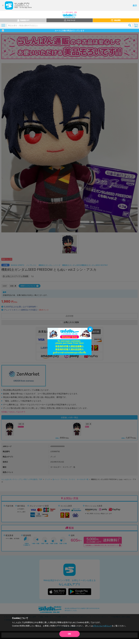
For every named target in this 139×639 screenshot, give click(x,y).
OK (69, 634)
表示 (135, 5)
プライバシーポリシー (102, 626)
